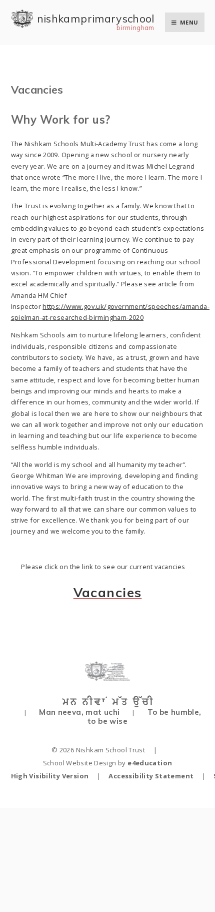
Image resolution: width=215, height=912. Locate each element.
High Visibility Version (50, 775)
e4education (150, 762)
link (88, 566)
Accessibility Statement (151, 775)
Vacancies (108, 592)
